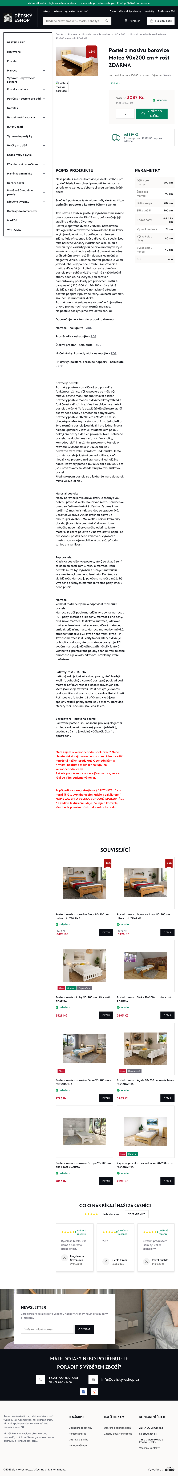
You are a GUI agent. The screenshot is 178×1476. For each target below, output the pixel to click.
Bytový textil (15, 126)
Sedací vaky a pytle (19, 154)
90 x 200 (120, 34)
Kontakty (150, 11)
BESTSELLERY (16, 42)
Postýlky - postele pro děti (24, 98)
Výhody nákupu (78, 1445)
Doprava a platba (78, 1439)
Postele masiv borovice (96, 34)
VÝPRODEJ (14, 229)
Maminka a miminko (19, 173)
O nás (113, 11)
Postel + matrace (17, 89)
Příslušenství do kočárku (22, 164)
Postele (12, 61)
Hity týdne (14, 51)
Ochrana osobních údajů (117, 1428)
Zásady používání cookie (118, 1433)
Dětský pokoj (15, 183)
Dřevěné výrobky (18, 201)
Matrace (12, 70)
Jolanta (167, 75)
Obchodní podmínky (130, 11)
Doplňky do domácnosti (22, 211)
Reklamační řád (166, 11)
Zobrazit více (136, 1214)
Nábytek (12, 108)
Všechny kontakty (149, 1448)
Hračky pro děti (17, 145)
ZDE (89, 328)
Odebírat (84, 1329)
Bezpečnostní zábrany (21, 117)
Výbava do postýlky (19, 136)
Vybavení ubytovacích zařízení (21, 80)
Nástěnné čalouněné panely (20, 192)
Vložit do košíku (155, 113)
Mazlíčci (12, 220)
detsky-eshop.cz (22, 1469)
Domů (59, 34)
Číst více (115, 83)
